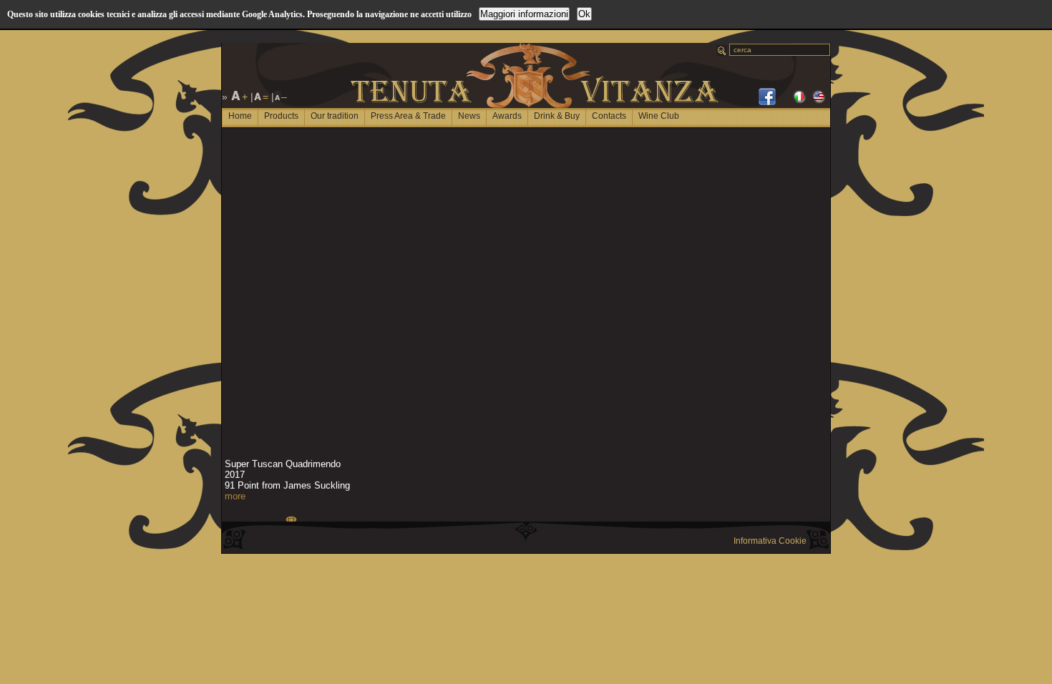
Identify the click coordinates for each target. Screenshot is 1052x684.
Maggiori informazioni (524, 14)
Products (281, 116)
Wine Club (658, 116)
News (469, 116)
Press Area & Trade (408, 116)
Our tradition (335, 116)
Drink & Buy (557, 116)
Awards (507, 116)
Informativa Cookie (770, 541)
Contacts (609, 116)
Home (240, 116)
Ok (584, 14)
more (235, 494)
